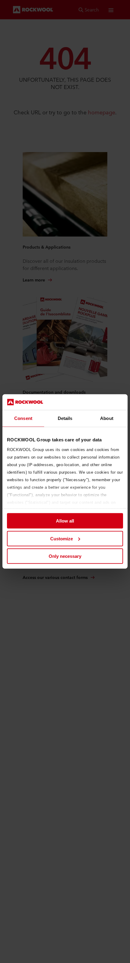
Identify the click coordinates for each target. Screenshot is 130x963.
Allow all (65, 520)
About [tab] (106, 418)
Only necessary (65, 556)
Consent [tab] (23, 418)
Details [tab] (65, 418)
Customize (61, 538)
